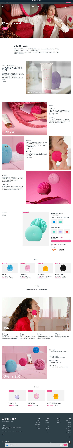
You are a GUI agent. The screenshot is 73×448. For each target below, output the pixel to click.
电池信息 (38, 428)
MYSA (69, 426)
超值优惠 (68, 2)
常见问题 (38, 426)
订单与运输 (38, 422)
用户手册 (4, 215)
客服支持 (58, 422)
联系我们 (38, 420)
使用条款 (69, 430)
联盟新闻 (69, 424)
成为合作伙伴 (68, 428)
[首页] (36, 7)
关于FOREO (68, 420)
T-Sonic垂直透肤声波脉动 (31, 289)
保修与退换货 (37, 424)
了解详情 (4, 81)
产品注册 (58, 420)
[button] (69, 442)
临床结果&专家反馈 (43, 289)
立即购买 (5, 28)
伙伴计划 (69, 422)
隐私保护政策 (68, 432)
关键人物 (69, 434)
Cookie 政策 (68, 436)
